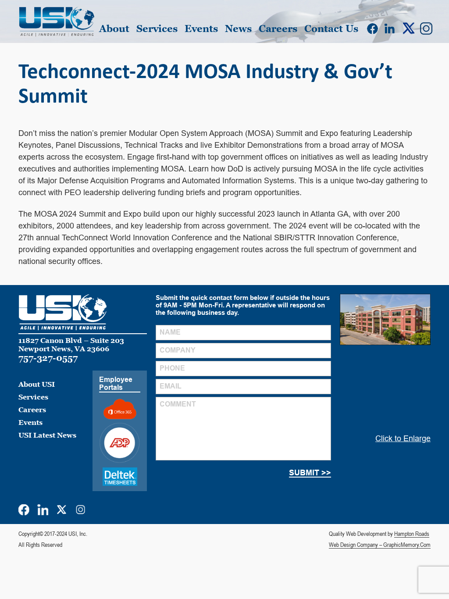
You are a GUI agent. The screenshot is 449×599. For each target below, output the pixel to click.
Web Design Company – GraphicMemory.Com (380, 544)
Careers (278, 28)
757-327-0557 (48, 358)
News (238, 28)
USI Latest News (47, 435)
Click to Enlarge (403, 438)
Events (201, 28)
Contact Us (331, 28)
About (114, 28)
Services (157, 28)
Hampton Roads (411, 533)
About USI (36, 384)
